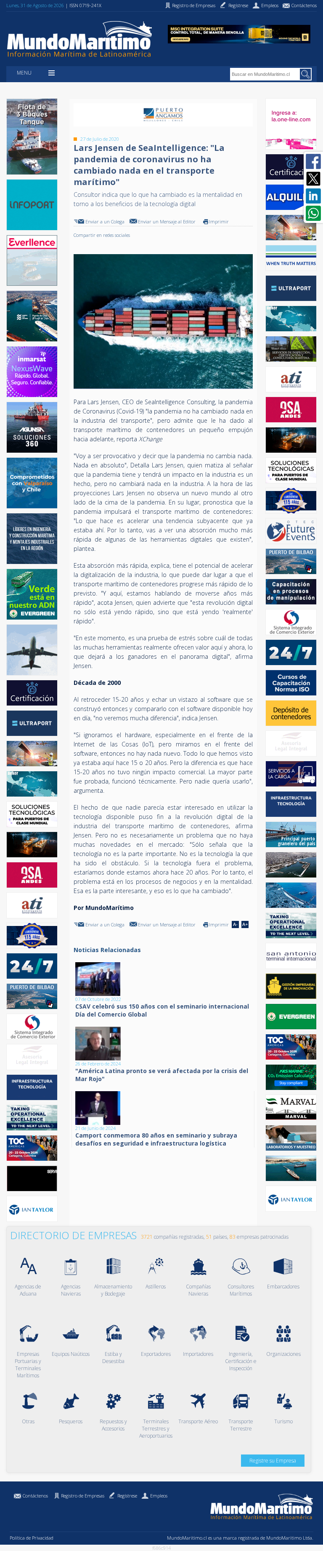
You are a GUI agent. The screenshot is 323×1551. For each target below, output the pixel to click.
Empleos (158, 1495)
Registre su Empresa (272, 1460)
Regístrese (127, 1495)
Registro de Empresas (82, 1495)
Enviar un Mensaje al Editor (167, 221)
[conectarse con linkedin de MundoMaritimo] (313, 196)
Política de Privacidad (31, 1538)
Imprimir (219, 221)
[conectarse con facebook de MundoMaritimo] (313, 161)
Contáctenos (35, 1495)
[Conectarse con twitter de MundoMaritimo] (313, 178)
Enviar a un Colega (104, 221)
